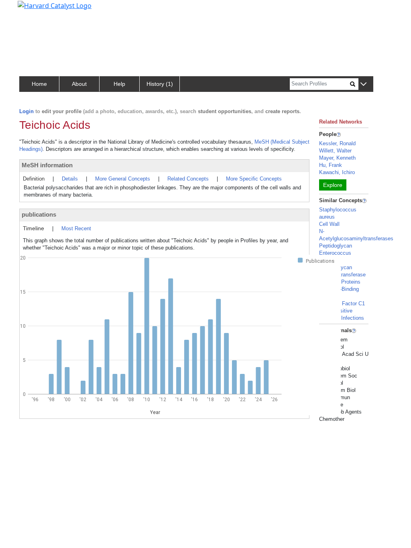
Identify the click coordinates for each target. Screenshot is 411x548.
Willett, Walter (335, 151)
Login (26, 111)
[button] (363, 84)
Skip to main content (33, 9)
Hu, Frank (330, 165)
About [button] (79, 84)
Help (119, 84)
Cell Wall (329, 224)
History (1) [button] (159, 84)
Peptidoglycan (335, 246)
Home (39, 84)
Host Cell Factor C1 (342, 303)
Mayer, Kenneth (337, 158)
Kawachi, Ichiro (337, 172)
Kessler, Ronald (337, 143)
